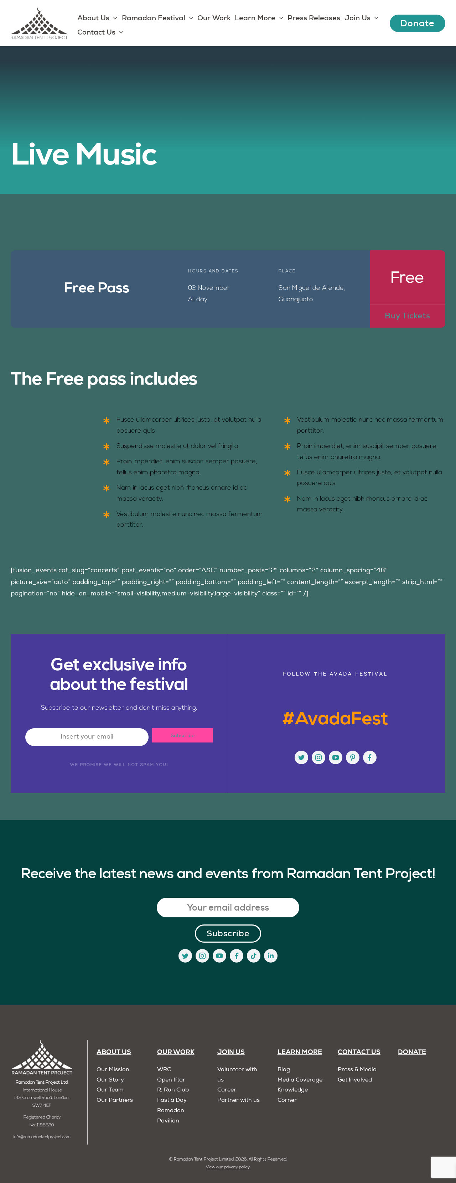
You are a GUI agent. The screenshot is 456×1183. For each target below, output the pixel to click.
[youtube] (335, 757)
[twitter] (301, 757)
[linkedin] (271, 956)
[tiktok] (253, 956)
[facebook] (370, 757)
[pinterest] (352, 757)
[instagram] (318, 757)
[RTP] (42, 1042)
